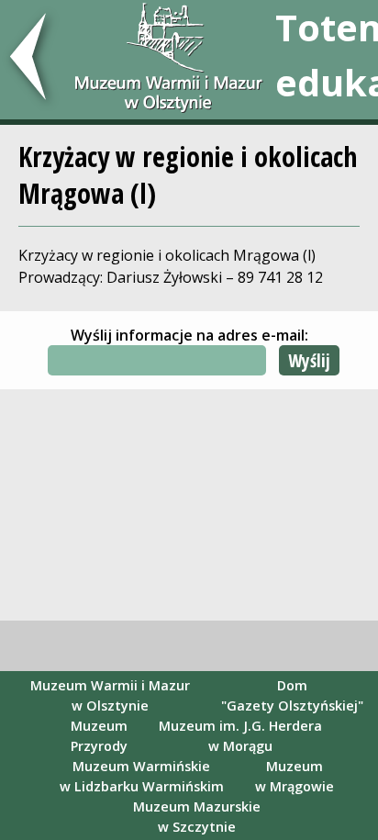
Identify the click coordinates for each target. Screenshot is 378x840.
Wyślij (309, 360)
